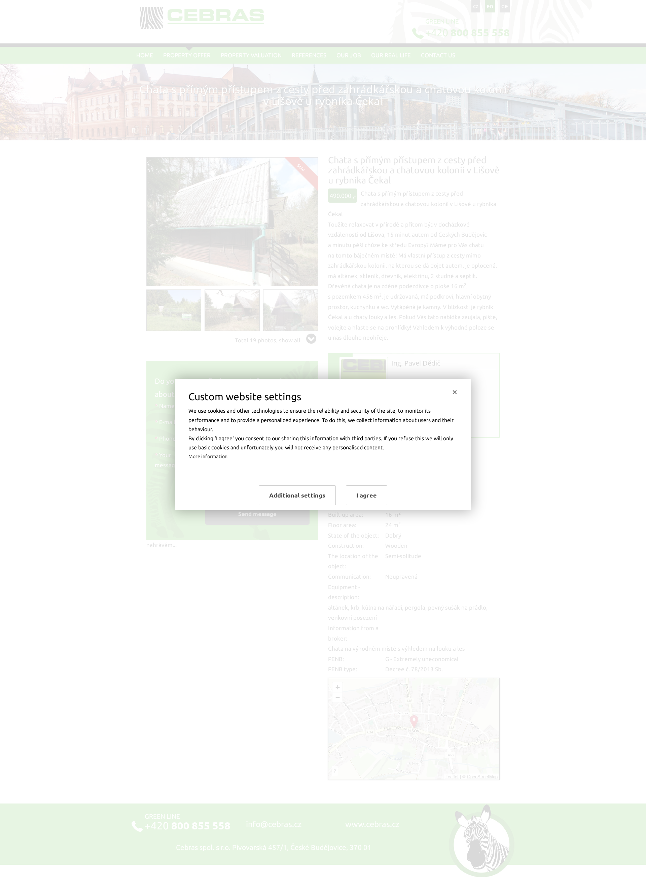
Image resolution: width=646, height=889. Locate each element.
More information (207, 456)
